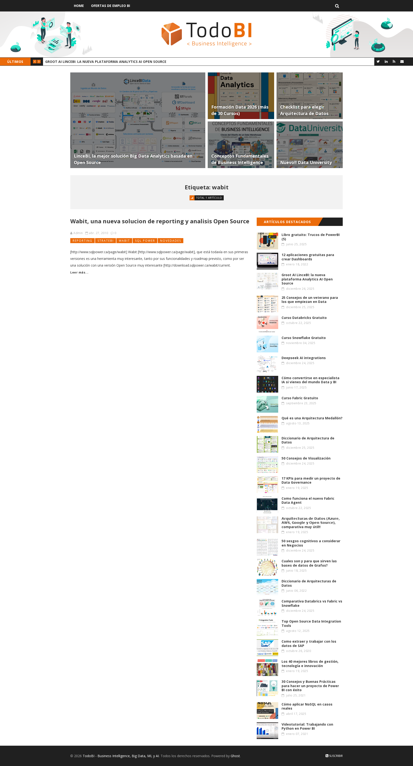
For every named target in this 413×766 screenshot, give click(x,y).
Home (79, 5)
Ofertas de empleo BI (110, 5)
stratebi (106, 241)
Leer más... (79, 272)
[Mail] (402, 61)
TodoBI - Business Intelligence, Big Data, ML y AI (121, 756)
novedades (170, 241)
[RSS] (394, 61)
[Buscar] (337, 5)
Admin (78, 233)
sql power (145, 241)
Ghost (235, 756)
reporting (82, 241)
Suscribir (335, 756)
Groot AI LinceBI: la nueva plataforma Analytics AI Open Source (105, 61)
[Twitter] (378, 61)
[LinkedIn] (386, 61)
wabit (124, 241)
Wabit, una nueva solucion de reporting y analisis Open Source (159, 221)
